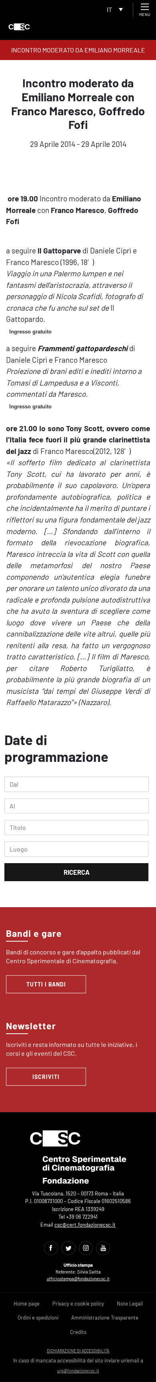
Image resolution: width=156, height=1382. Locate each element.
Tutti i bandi (46, 984)
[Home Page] (19, 27)
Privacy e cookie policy (78, 1303)
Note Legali (130, 1303)
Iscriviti (46, 1076)
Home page (27, 1303)
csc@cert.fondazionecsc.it (85, 1224)
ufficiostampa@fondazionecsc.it (78, 1278)
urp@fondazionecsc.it (78, 1370)
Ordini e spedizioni (38, 1317)
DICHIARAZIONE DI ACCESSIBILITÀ (78, 1350)
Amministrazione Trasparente (104, 1317)
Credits (78, 1332)
